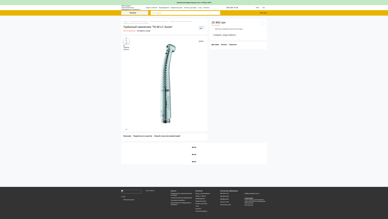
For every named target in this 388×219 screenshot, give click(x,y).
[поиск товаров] (218, 12)
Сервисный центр (176, 7)
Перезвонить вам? (225, 204)
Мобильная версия (128, 199)
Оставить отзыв (143, 31)
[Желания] (253, 12)
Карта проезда (249, 205)
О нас (200, 7)
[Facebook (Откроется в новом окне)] (248, 8)
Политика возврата (201, 211)
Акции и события (151, 7)
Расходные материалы (178, 200)
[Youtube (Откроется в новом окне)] (251, 8)
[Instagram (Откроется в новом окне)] (245, 8)
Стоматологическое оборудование (181, 198)
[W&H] (201, 41)
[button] (386, 2)
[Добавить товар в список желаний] (263, 23)
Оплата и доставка (190, 7)
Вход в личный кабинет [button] (203, 193)
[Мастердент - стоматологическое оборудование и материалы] (131, 191)
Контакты (206, 7)
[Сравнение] (248, 12)
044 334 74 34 (232, 8)
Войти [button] (217, 29)
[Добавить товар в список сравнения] (257, 23)
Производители (164, 7)
